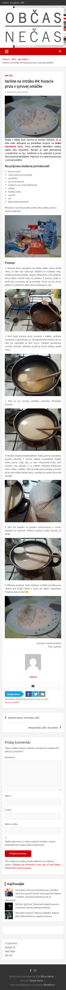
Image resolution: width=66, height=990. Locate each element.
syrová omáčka (12, 702)
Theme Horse (36, 980)
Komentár (10, 757)
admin (25, 92)
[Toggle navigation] (6, 51)
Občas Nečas (47, 976)
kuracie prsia (34, 699)
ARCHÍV (8, 955)
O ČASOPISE (11, 943)
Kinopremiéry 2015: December (43, 727)
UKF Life (9, 75)
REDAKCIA (10, 947)
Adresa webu (11, 824)
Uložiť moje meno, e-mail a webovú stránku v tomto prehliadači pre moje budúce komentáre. (30, 843)
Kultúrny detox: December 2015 (23, 717)
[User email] (33, 686)
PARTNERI (10, 951)
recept (44, 699)
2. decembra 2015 (13, 92)
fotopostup (21, 699)
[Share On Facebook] (28, 694)
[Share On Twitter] (35, 694)
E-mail (8, 809)
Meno (8, 795)
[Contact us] (42, 694)
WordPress (49, 984)
